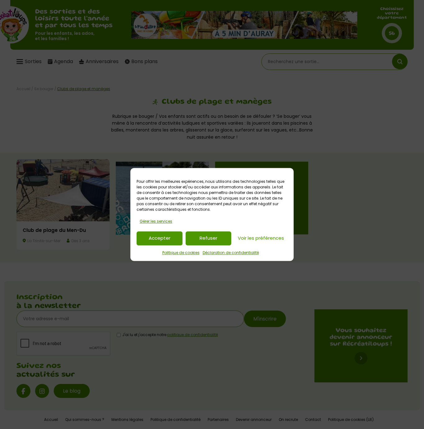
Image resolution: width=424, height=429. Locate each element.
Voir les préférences (261, 238)
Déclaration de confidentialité (231, 252)
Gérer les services (156, 221)
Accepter (159, 238)
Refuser (208, 238)
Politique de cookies (181, 252)
